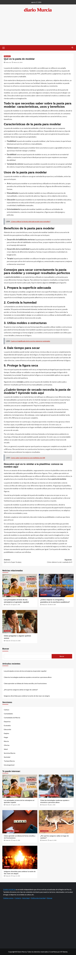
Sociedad (7, 757)
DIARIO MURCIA (9, 889)
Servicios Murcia (8, 594)
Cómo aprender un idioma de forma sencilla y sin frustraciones (25, 683)
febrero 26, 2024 (17, 62)
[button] (4, 47)
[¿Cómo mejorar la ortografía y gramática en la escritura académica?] (56, 585)
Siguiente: (59, 561)
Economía (7, 725)
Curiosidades (8, 714)
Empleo (6, 733)
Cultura (6, 710)
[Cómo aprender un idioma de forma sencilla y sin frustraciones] (19, 821)
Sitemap (49, 898)
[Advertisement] (38, 30)
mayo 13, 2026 (16, 876)
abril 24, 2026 (52, 604)
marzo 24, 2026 (16, 640)
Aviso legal (26, 898)
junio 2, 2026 (52, 804)
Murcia (6, 741)
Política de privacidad (38, 898)
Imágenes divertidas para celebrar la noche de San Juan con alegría (27, 696)
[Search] (72, 47)
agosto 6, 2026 (16, 604)
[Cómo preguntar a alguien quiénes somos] (19, 621)
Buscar (5, 649)
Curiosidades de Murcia (12, 717)
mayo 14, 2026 (52, 840)
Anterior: (12, 561)
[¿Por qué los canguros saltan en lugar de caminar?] (56, 821)
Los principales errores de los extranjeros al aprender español (25, 671)
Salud (6, 749)
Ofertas (6, 745)
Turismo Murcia (9, 761)
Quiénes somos (8, 898)
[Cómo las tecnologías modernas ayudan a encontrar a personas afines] (56, 786)
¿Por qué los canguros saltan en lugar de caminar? (21, 690)
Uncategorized (9, 765)
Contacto (18, 898)
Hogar (6, 737)
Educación (7, 56)
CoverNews (53, 952)
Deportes (7, 721)
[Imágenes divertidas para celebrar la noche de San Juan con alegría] (19, 857)
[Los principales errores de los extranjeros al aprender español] (19, 585)
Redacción (8, 62)
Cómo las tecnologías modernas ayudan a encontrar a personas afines (28, 677)
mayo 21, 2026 (16, 840)
